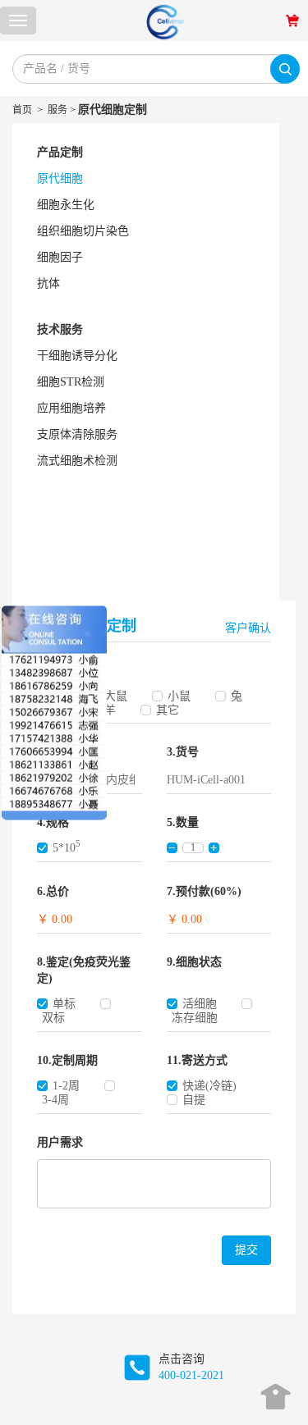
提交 (246, 1250)
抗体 (48, 283)
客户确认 (248, 628)
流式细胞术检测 (77, 460)
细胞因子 (60, 257)
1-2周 (66, 1086)
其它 (167, 710)
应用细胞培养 (71, 408)
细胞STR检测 (70, 382)
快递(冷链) (209, 1086)
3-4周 (55, 1100)
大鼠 (115, 696)
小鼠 (179, 696)
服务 (57, 110)
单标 (64, 1004)
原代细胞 (60, 178)
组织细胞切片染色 (83, 231)
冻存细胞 (195, 1018)
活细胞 (199, 1004)
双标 (53, 1018)
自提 (193, 1100)
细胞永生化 (65, 205)
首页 (22, 110)
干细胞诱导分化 (77, 355)
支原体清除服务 (77, 434)
